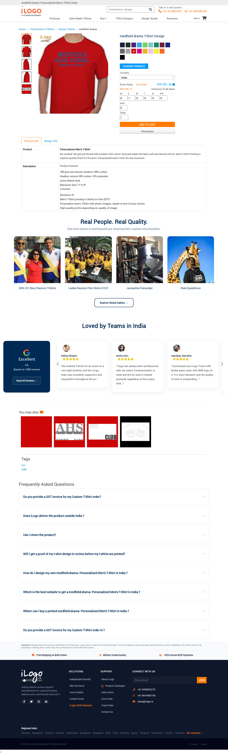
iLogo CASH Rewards (81, 705)
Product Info (31, 141)
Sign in (197, 18)
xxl (161, 93)
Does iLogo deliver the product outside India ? (53, 516)
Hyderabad (72, 732)
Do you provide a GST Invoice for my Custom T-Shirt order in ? (64, 630)
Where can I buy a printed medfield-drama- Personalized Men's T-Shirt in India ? (76, 611)
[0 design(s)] (204, 18)
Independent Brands (80, 679)
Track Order (107, 705)
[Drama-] (100, 431)
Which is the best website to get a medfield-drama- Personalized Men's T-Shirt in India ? (81, 592)
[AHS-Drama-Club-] (67, 431)
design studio (150, 18)
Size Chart (141, 84)
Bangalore (37, 732)
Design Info (50, 141)
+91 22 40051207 (171, 11)
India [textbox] (124, 77)
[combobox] (147, 77)
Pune (115, 732)
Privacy (194, 744)
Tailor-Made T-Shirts (80, 18)
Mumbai (25, 732)
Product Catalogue (115, 685)
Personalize (147, 131)
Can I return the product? (39, 535)
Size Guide (106, 698)
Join (202, 680)
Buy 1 (103, 18)
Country (124, 72)
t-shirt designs (124, 18)
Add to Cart (147, 124)
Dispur (134, 732)
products (55, 18)
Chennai (49, 732)
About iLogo (107, 679)
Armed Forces (77, 698)
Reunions (172, 18)
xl (153, 93)
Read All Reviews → (26, 380)
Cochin (169, 732)
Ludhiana (180, 732)
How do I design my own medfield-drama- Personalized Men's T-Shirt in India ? (75, 573)
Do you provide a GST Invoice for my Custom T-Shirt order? (62, 497)
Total (123, 112)
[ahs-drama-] (34, 431)
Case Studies (76, 692)
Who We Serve (77, 685)
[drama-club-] (133, 431)
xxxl (122, 103)
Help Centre (107, 692)
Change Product (134, 66)
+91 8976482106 (197, 11)
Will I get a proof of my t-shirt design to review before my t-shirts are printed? (74, 554)
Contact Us (107, 711)
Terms (204, 744)
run (23, 465)
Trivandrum (157, 732)
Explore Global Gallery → (114, 302)
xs (121, 93)
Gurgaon (144, 732)
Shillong (124, 732)
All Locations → (195, 732)
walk (24, 469)
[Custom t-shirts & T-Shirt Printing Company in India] (31, 11)
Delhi (108, 732)
